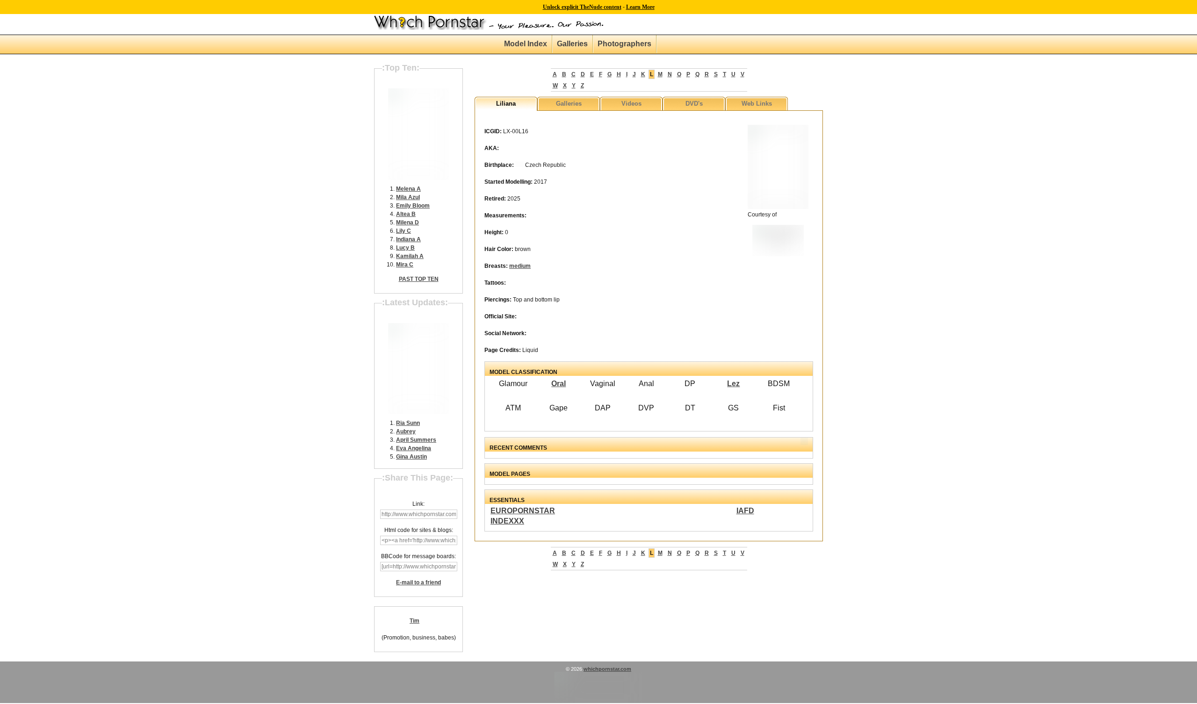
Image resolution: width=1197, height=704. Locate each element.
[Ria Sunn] (418, 412)
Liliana (506, 103)
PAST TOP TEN (419, 279)
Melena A (408, 189)
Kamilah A (410, 256)
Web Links (757, 103)
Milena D (407, 222)
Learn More (640, 7)
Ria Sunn (408, 423)
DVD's (694, 103)
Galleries (572, 44)
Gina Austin (411, 456)
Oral (558, 384)
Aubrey (406, 431)
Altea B (406, 214)
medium (520, 266)
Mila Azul (408, 197)
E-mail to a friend (418, 582)
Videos (631, 103)
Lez (733, 384)
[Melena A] (418, 178)
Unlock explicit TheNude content (582, 7)
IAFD (745, 511)
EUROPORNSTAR (522, 511)
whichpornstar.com (607, 669)
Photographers (624, 44)
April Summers (416, 440)
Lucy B (405, 247)
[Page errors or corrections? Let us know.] (599, 701)
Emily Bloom (413, 205)
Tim (414, 621)
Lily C (403, 231)
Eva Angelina (413, 448)
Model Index (525, 44)
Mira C (404, 264)
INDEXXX (507, 521)
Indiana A (408, 239)
